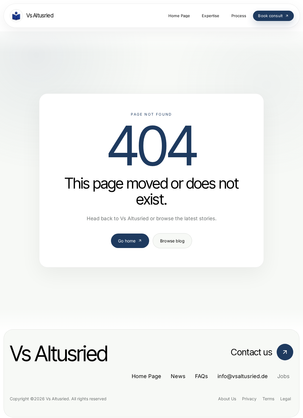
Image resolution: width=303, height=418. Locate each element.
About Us (227, 398)
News (178, 376)
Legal (285, 398)
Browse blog (172, 240)
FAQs (201, 376)
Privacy (249, 398)
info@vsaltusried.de (242, 376)
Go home (127, 240)
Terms (268, 398)
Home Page (146, 376)
